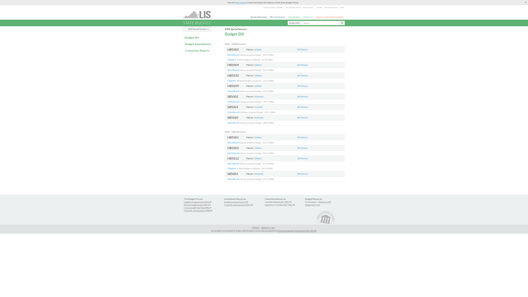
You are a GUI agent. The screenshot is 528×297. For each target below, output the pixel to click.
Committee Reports (197, 50)
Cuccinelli (258, 107)
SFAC (287, 202)
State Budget (294, 17)
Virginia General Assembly (273, 7)
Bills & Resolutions (277, 17)
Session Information (259, 17)
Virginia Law (308, 17)
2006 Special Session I (198, 29)
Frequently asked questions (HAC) (237, 205)
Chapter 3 (232, 59)
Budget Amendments (198, 44)
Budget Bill (294, 23)
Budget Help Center (312, 205)
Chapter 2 (232, 168)
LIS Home (255, 228)
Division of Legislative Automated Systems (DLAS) (297, 231)
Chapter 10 (233, 80)
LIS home (319, 7)
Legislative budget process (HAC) (196, 202)
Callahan (258, 49)
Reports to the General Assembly (329, 17)
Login (342, 7)
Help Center (240, 2)
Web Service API (324, 202)
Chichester (259, 96)
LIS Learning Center (293, 7)
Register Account (331, 7)
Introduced (233, 54)
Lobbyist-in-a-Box (268, 228)
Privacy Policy (308, 7)
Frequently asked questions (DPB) (197, 211)
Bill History (302, 49)
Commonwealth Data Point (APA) (196, 208)
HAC (282, 202)
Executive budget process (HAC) (196, 205)
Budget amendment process (235, 202)
